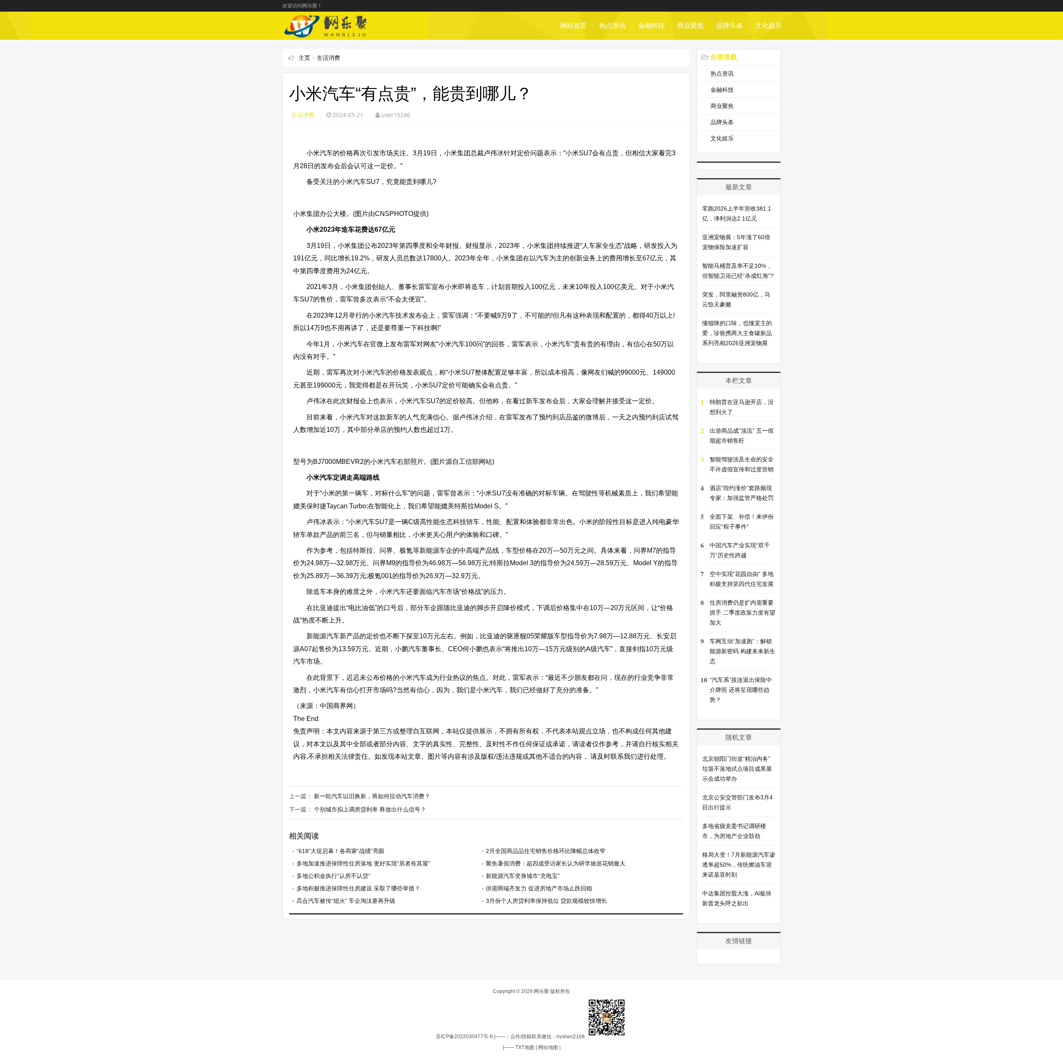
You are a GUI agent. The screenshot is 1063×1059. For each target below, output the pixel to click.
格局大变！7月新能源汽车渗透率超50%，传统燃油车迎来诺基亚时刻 (738, 864)
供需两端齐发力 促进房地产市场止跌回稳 (539, 888)
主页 (304, 57)
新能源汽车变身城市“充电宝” (523, 876)
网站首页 (573, 25)
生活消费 (328, 57)
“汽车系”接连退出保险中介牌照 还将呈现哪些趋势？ (741, 690)
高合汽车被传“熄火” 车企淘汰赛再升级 (345, 900)
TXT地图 (524, 1047)
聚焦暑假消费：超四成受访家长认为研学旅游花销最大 (555, 863)
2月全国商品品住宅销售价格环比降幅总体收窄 (545, 851)
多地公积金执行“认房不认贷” (333, 876)
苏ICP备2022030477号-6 (464, 1036)
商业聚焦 (690, 25)
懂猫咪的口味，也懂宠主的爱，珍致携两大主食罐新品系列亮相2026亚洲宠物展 (737, 333)
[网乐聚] (327, 35)
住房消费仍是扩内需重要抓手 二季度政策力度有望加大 (742, 612)
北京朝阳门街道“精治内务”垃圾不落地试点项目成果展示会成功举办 (737, 768)
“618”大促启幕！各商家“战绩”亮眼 (340, 851)
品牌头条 (729, 25)
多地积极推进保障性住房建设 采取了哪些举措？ (358, 888)
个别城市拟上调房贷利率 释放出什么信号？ (370, 809)
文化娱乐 (768, 25)
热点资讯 (612, 25)
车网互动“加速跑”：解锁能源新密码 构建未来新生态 (742, 651)
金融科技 (651, 25)
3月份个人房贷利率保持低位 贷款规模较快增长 (546, 900)
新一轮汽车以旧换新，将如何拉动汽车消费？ (372, 796)
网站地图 (548, 1047)
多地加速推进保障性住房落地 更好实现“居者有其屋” (363, 863)
